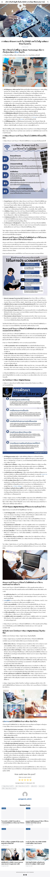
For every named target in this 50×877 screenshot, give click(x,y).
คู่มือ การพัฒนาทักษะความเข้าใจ (22, 786)
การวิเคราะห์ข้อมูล (17, 486)
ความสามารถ (43, 474)
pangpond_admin (25, 799)
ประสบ (34, 117)
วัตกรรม (6, 721)
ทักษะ (17, 52)
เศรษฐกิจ (25, 37)
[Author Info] (25, 796)
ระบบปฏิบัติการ (7, 600)
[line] (26, 875)
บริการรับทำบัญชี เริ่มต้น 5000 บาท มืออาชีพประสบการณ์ (25, 2)
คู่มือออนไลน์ (34, 786)
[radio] (19, 780)
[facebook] (24, 875)
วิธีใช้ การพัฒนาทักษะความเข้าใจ (9, 788)
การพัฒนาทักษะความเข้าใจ (7, 786)
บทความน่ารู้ (41, 786)
